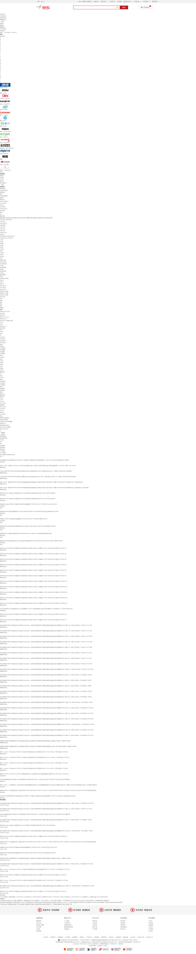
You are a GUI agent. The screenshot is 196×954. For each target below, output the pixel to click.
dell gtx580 (28, 897)
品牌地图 (22, 904)
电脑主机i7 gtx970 (47, 897)
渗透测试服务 (9, 902)
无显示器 (2, 210)
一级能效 (2, 432)
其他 (1, 212)
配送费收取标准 (68, 927)
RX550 (2, 412)
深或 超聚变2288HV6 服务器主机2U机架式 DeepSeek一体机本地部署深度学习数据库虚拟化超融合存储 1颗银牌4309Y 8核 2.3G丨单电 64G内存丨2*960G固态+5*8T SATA (47, 730)
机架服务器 (3, 271)
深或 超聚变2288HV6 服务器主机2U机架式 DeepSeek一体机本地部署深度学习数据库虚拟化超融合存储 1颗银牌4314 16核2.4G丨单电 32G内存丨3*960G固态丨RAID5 (45, 686)
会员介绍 (38, 923)
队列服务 (66, 904)
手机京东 (128, 1)
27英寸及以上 (4, 208)
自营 (1, 508)
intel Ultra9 (3, 289)
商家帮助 (74, 937)
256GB (2, 243)
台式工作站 (3, 262)
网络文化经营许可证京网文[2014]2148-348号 (104, 942)
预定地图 (28, 902)
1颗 (1, 306)
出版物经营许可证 (86, 942)
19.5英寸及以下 (4, 201)
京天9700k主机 (36, 897)
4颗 (1, 302)
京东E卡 (151, 927)
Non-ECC (2, 297)
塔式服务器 (3, 267)
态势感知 (2, 902)
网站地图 (42, 904)
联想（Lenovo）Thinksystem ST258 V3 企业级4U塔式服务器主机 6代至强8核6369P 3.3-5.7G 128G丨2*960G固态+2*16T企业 (34, 757)
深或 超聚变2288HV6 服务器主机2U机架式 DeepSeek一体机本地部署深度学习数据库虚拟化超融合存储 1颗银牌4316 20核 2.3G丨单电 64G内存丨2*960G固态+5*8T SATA (47, 708)
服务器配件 (3, 274)
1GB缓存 (2, 353)
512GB (2, 249)
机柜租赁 (53, 902)
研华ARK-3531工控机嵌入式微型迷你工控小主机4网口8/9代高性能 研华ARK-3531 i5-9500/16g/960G (27, 498)
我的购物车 (146, 7)
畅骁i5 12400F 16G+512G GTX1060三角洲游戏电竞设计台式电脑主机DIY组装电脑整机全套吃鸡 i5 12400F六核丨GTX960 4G (34, 774)
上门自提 (66, 921)
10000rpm (3, 342)
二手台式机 (7, 32)
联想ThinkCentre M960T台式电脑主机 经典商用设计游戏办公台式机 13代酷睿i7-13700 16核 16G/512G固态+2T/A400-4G (33, 548)
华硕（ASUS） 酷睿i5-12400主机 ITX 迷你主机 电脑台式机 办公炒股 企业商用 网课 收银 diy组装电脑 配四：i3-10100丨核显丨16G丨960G (38, 465)
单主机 (2, 269)
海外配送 (66, 929)
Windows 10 (3, 319)
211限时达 (67, 923)
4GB (1, 251)
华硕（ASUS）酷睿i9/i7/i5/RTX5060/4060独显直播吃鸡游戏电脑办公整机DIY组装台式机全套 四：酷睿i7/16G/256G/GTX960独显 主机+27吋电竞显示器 (41, 482)
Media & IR (150, 937)
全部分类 (2, 14)
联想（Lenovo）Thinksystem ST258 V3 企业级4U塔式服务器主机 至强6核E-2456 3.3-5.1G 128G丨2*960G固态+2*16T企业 (34, 768)
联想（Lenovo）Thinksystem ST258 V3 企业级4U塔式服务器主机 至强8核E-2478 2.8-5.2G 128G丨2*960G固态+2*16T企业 (34, 763)
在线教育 (2, 388)
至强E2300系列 (4, 278)
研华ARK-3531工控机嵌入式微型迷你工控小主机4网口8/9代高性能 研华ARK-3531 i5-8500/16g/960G (27, 493)
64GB (1, 254)
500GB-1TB (3, 232)
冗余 (1, 375)
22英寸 (2, 205)
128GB (2, 252)
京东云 (105, 945)
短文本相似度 (87, 902)
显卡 (1, 194)
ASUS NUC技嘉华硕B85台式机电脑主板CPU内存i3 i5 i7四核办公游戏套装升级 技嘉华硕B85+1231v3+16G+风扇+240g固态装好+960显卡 (38, 796)
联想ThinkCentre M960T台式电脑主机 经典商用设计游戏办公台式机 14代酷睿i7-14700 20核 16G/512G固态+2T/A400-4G (33, 553)
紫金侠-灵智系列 (4, 418)
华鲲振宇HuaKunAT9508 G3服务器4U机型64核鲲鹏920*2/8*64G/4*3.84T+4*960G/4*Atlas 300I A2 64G (28, 504)
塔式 (1, 379)
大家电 (38, 929)
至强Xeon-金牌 (4, 293)
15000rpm (3, 341)
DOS (1, 324)
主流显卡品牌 (93, 897)
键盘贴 (2, 25)
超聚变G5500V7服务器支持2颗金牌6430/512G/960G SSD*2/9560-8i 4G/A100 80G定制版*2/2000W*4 (28, 526)
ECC (1, 298)
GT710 (2, 410)
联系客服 (38, 931)
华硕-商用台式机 (4, 425)
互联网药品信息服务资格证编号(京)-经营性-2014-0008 (106, 940)
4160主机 (56, 897)
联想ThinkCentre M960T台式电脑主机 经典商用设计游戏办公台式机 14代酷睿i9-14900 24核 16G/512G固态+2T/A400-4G (33, 614)
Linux (1, 322)
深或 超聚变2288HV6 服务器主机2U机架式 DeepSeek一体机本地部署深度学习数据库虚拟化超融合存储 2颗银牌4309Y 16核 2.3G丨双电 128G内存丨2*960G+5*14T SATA (46, 669)
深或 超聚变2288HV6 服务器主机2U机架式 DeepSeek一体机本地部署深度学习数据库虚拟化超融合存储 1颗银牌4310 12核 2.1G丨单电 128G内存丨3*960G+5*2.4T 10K (46, 631)
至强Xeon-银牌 (4, 291)
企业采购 (119, 1)
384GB (2, 256)
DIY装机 (151, 923)
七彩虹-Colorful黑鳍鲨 (6, 421)
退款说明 (122, 925)
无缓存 (2, 346)
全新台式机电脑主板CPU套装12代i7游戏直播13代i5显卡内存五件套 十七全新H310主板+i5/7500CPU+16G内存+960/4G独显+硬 (35, 779)
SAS (1, 333)
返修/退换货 (123, 927)
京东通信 (151, 929)
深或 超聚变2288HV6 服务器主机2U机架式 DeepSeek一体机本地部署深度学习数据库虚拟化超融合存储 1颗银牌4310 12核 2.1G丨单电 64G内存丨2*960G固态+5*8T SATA (47, 719)
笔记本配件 (3, 183)
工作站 (2, 179)
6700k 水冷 (20, 897)
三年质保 (2, 451)
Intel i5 (2, 280)
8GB (1, 359)
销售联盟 (103, 937)
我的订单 (96, 1)
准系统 (2, 308)
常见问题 (38, 927)
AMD (1, 276)
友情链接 (96, 937)
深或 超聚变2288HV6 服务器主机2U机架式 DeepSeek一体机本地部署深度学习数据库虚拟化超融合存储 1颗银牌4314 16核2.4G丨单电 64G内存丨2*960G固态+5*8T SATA (46, 713)
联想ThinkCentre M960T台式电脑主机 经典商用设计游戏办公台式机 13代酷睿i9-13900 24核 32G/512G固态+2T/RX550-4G (33, 581)
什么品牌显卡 (84, 897)
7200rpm (2, 337)
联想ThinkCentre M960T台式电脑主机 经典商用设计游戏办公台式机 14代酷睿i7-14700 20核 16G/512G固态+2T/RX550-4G (33, 592)
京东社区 (111, 937)
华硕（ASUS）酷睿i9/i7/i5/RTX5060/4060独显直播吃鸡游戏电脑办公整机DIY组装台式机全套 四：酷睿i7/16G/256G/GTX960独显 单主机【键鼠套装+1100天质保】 (44, 487)
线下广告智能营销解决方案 (56, 904)
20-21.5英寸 (3, 203)
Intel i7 (2, 282)
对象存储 (118, 902)
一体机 (2, 21)
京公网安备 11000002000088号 (69, 940)
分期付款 (94, 925)
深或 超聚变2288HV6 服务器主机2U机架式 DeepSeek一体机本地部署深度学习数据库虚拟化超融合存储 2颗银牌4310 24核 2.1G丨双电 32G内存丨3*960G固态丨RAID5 (46, 691)
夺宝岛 (150, 921)
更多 (1, 172)
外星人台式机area (66, 897)
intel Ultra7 (3, 287)
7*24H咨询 (3, 452)
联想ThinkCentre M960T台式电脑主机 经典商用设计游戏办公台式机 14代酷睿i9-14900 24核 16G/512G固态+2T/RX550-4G (33, 586)
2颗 (1, 304)
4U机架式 (2, 381)
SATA (1, 331)
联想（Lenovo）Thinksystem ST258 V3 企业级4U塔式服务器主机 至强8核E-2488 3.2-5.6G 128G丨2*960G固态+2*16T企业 (34, 752)
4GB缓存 (2, 350)
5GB (1, 366)
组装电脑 (2, 188)
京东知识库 (3, 16)
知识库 (6, 904)
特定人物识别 (35, 902)
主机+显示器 (3, 263)
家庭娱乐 (2, 396)
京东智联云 (60, 902)
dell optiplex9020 (103, 897)
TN (1, 441)
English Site (141, 937)
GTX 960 (2, 408)
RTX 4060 (3, 403)
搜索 (124, 7)
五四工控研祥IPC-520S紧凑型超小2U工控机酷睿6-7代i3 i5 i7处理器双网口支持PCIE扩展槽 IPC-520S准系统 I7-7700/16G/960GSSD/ (36, 608)
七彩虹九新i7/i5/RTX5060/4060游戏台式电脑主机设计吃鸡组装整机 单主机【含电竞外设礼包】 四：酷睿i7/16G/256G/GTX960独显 (35, 471)
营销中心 (82, 937)
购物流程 (38, 921)
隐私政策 (125, 937)
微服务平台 (16, 904)
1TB (1, 258)
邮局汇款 (94, 927)
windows (2, 313)
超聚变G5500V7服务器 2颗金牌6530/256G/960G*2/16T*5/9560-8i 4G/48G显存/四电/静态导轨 (25, 533)
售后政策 (122, 921)
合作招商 (67, 937)
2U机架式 (2, 383)
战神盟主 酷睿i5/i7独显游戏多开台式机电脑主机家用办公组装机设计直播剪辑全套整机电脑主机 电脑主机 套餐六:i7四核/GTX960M (35, 741)
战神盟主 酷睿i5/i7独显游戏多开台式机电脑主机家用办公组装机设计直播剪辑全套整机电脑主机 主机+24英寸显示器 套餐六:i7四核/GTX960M (38, 746)
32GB (1, 247)
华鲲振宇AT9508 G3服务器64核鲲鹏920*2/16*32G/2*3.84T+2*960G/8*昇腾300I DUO (23, 519)
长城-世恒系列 (4, 419)
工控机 (2, 273)
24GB (1, 363)
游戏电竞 (2, 390)
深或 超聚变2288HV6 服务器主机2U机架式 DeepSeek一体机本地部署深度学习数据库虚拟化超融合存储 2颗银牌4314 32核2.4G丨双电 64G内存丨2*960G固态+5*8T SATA (46, 735)
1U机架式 (2, 385)
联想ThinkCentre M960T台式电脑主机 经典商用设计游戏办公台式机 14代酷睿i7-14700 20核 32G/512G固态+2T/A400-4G (33, 559)
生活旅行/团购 (40, 925)
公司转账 (94, 929)
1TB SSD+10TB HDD (6, 219)
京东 (50, 8)
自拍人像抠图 (73, 902)
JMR (71, 904)
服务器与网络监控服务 (45, 902)
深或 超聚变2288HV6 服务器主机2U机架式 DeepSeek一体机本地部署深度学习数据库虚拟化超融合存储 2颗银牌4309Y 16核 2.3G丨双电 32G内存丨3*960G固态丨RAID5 (46, 702)
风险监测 (118, 937)
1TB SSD (2, 221)
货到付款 (94, 921)
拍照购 (47, 904)
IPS (1, 443)
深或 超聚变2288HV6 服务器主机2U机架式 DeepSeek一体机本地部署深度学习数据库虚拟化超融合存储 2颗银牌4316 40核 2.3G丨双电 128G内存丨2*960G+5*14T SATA (46, 636)
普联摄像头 (3, 19)
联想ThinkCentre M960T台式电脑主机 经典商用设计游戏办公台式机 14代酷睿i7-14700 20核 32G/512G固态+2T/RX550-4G (33, 597)
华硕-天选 (2, 423)
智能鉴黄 (37, 904)
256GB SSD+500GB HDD (7, 236)
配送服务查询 (68, 925)
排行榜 (79, 902)
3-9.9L (2, 399)
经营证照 (120, 944)
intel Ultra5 (3, 285)
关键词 (15, 902)
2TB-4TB (2, 229)
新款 (82, 902)
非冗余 (2, 377)
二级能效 (2, 434)
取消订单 (122, 929)
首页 (1, 32)
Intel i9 (2, 284)
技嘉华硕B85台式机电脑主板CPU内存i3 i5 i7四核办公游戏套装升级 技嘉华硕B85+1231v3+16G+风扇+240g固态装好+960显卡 (34, 460)
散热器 (2, 197)
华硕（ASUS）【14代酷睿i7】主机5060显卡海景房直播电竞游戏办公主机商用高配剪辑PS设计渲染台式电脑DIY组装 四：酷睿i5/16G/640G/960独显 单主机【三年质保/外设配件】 (48, 785)
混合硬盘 (2, 328)
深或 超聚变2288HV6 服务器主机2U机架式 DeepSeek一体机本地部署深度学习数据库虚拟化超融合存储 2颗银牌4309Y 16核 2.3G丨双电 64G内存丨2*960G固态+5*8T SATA (47, 724)
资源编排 (10, 904)
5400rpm (2, 339)
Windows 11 (3, 326)
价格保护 (122, 923)
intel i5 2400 (75, 897)
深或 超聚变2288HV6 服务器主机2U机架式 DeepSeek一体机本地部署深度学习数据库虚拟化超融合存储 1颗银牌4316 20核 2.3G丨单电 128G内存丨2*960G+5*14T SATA (46, 642)
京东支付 (99, 945)
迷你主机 (2, 449)
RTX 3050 (3, 414)
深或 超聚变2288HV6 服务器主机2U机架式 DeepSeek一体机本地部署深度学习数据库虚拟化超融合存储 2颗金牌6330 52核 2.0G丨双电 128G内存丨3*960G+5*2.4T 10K (46, 653)
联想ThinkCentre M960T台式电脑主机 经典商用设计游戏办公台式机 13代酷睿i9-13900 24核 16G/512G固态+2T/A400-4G (33, 620)
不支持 (2, 440)
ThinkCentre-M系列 (5, 427)
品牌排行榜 (3, 18)
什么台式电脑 (3, 897)
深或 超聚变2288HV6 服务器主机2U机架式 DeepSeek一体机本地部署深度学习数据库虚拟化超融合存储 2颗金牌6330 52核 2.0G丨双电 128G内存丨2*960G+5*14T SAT (46, 658)
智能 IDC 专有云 (21, 902)
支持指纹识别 (3, 438)
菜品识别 (113, 902)
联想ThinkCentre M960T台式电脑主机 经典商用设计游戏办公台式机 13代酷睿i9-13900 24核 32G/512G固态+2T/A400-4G (33, 564)
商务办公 (2, 394)
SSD (1, 330)
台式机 (2, 177)
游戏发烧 (2, 447)
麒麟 (1, 309)
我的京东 (103, 1)
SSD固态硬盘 (3, 196)
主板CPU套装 (4, 190)
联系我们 (53, 937)
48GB (1, 368)
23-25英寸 (3, 207)
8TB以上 (2, 234)
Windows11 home (5, 311)
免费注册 (89, 1)
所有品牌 (2, 36)
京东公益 (132, 937)
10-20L (2, 401)
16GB (1, 245)
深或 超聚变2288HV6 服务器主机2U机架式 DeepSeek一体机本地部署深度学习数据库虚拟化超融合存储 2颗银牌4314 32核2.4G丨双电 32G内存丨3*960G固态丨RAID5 (45, 680)
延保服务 (151, 925)
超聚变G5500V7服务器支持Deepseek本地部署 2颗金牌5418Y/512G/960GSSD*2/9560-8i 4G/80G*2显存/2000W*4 (31, 541)
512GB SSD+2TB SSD (6, 238)
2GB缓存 (2, 352)
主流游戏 (2, 445)
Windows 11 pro (4, 317)
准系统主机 (3, 260)
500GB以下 (3, 225)
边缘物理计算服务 (30, 904)
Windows (2, 315)
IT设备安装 (107, 902)
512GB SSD (3, 223)
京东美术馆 (3, 29)
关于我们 (45, 937)
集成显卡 (2, 372)
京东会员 (112, 1)
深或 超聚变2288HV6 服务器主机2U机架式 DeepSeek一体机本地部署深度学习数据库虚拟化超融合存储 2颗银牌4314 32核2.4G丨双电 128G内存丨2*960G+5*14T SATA (46, 664)
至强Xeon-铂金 (4, 295)
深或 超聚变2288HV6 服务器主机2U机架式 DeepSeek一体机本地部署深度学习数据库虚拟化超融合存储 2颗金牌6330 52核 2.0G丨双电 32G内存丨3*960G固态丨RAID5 (46, 697)
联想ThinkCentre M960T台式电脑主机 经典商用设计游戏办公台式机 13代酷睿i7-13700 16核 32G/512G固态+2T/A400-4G (33, 570)
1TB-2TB (2, 227)
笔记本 (2, 181)
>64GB (2, 357)
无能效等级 (3, 436)
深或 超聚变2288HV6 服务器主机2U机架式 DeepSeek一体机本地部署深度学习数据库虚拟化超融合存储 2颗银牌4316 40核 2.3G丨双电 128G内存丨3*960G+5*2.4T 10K (46, 625)
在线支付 (94, 923)
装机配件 (2, 192)
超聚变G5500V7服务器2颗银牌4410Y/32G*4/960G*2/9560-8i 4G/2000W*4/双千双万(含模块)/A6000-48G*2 (29, 511)
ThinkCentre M (4, 429)
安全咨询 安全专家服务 (98, 902)
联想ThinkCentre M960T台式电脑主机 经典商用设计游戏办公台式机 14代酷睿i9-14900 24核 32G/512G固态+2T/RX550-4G (33, 603)
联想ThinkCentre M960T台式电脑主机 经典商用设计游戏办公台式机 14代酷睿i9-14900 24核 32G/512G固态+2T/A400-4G (33, 575)
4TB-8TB (2, 230)
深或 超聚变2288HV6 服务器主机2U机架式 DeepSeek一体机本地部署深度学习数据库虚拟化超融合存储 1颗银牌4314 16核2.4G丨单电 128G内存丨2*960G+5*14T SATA (46, 647)
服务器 (2, 175)
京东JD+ (151, 931)
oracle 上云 (66, 902)
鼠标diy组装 (12, 897)
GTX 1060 (3, 407)
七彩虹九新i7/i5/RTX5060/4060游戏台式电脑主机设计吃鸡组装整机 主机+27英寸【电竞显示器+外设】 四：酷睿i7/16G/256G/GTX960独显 (38, 476)
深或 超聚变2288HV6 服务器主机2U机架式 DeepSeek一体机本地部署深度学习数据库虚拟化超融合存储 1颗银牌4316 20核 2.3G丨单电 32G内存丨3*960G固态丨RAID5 (46, 675)
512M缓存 (3, 348)
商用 (1, 392)
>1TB (1, 240)
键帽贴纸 (2, 27)
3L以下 (2, 397)
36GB (1, 241)
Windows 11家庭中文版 (6, 320)
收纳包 (2, 23)
